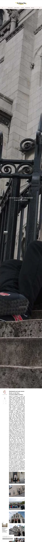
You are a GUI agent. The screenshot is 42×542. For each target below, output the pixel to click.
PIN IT (22, 469)
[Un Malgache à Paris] (21, 3)
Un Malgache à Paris (4, 394)
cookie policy (8, 536)
